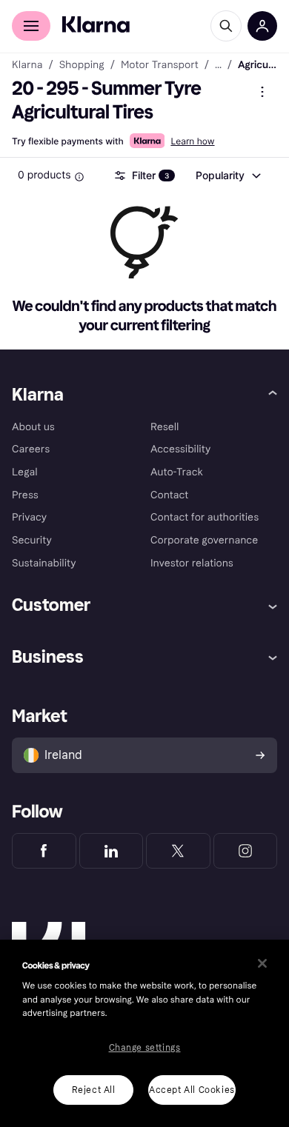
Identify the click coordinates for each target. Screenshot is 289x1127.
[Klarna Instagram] (245, 851)
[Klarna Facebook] (44, 851)
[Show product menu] (262, 92)
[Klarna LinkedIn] (111, 851)
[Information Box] (79, 177)
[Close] (262, 963)
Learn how (192, 141)
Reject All (94, 1090)
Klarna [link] (27, 65)
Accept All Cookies (192, 1090)
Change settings (145, 1048)
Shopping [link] (81, 65)
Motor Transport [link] (160, 65)
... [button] (218, 65)
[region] (144, 1033)
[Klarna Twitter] (178, 851)
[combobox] (227, 175)
